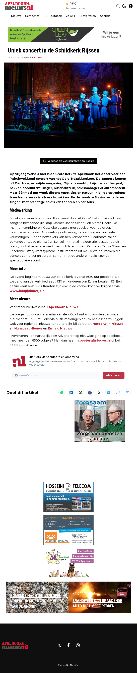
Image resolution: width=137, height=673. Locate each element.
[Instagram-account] (78, 645)
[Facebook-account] (68, 645)
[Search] (118, 6)
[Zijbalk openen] (6, 16)
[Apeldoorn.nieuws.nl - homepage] (19, 6)
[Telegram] (108, 392)
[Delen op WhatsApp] (61, 392)
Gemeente (32, 16)
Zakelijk (71, 16)
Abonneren (113, 375)
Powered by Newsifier (68, 665)
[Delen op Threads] (80, 392)
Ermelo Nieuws (60, 328)
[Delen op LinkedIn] (71, 392)
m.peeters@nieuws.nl (93, 340)
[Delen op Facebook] (90, 392)
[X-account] (59, 645)
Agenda (105, 16)
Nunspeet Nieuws (28, 328)
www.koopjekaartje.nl (27, 291)
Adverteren (88, 16)
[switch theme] (124, 6)
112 (45, 16)
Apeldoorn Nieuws (63, 307)
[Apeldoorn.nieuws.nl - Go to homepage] (15, 645)
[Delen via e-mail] (127, 392)
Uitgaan (56, 16)
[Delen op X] (99, 392)
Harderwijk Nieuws (108, 324)
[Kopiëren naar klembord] (118, 392)
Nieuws (16, 16)
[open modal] (131, 6)
